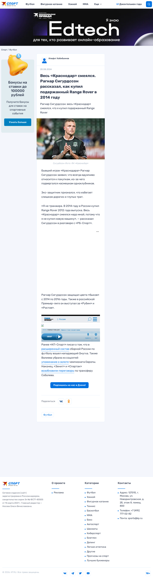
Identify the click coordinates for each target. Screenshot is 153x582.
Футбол (30, 4)
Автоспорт (93, 524)
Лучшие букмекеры (98, 560)
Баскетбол (93, 510)
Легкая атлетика (96, 546)
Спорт (4, 50)
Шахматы (92, 528)
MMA (85, 4)
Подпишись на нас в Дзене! (69, 385)
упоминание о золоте (55, 362)
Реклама (59, 492)
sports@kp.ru (135, 518)
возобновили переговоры (57, 370)
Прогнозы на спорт (98, 556)
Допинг (91, 542)
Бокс (89, 519)
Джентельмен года (130, 4)
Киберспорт (94, 533)
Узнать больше (17, 122)
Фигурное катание (51, 4)
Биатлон (92, 537)
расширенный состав (55, 349)
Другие (91, 551)
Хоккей (72, 4)
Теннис (91, 506)
